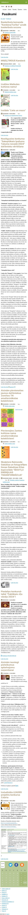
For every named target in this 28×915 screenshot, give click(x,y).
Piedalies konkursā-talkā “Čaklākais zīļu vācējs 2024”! (11, 594)
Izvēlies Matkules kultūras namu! (10, 85)
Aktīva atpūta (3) (6, 888)
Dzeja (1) (4, 892)
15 (25, 877)
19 (13, 880)
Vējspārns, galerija (14, 480)
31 (21, 873)
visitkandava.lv (5, 2)
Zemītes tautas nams (9, 406)
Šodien (9, 9)
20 (17, 880)
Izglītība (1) (5, 894)
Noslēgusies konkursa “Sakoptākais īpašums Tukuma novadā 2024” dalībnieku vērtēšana (13, 142)
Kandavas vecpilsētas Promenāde (13, 65)
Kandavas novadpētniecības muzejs (13, 115)
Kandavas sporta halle (10, 32)
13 (17, 877)
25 (9, 882)
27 (6, 873)
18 (9, 880)
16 (2, 880)
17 (6, 880)
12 (13, 877)
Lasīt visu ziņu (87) (8, 387)
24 (6, 882)
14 (21, 877)
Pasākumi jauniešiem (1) (8, 901)
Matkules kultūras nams (10, 92)
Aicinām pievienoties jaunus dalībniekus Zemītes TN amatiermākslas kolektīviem (12, 395)
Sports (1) (4, 905)
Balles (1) (4, 890)
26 (2, 873)
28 (9, 873)
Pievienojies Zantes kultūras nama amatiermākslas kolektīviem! (11, 434)
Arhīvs (25, 9)
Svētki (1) (4, 907)
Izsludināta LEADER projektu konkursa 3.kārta (11, 795)
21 (21, 880)
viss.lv (7, 914)
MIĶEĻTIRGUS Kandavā (13, 60)
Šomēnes (20, 9)
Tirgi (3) (4, 911)
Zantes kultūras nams (10, 443)
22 (25, 880)
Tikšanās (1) (5, 909)
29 (13, 873)
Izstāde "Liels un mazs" (13, 110)
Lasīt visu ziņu (4, 57)
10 (6, 877)
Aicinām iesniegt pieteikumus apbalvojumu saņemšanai (10, 666)
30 (17, 873)
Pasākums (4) (5, 903)
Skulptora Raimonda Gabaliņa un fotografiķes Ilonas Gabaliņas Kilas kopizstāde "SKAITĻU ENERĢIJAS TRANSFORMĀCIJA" (14, 468)
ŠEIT (16, 785)
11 (9, 877)
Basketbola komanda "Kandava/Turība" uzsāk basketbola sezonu (13, 25)
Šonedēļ (14, 9)
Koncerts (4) (5, 899)
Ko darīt (3, 18)
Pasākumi (8, 18)
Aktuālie (4, 9)
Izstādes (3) (4, 896)
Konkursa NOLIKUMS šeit (9, 655)
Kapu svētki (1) (5, 898)
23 (2, 882)
